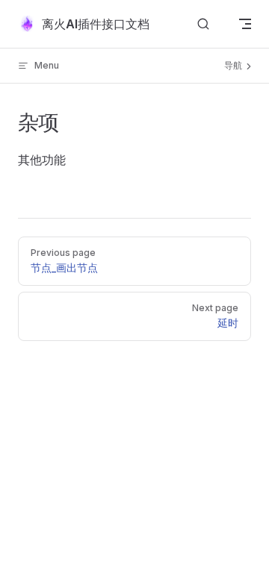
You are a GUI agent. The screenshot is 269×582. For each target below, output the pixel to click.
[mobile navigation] (245, 24)
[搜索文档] (203, 24)
